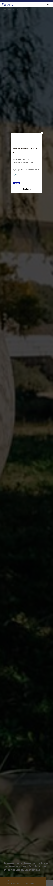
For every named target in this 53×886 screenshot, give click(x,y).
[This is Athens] (6, 4)
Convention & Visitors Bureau (20, 1)
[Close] (42, 133)
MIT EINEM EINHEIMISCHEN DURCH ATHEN (40, 1)
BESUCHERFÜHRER (5, 1)
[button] (48, 4)
